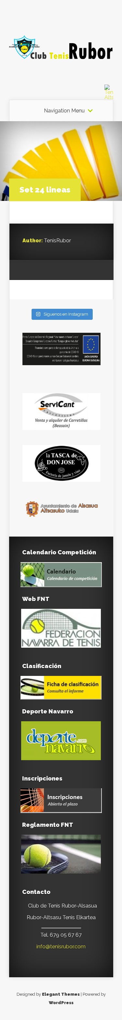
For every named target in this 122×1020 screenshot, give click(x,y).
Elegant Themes (61, 994)
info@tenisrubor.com (61, 947)
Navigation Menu (64, 110)
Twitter (52, 270)
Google (27, 270)
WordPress (61, 1002)
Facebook (40, 270)
